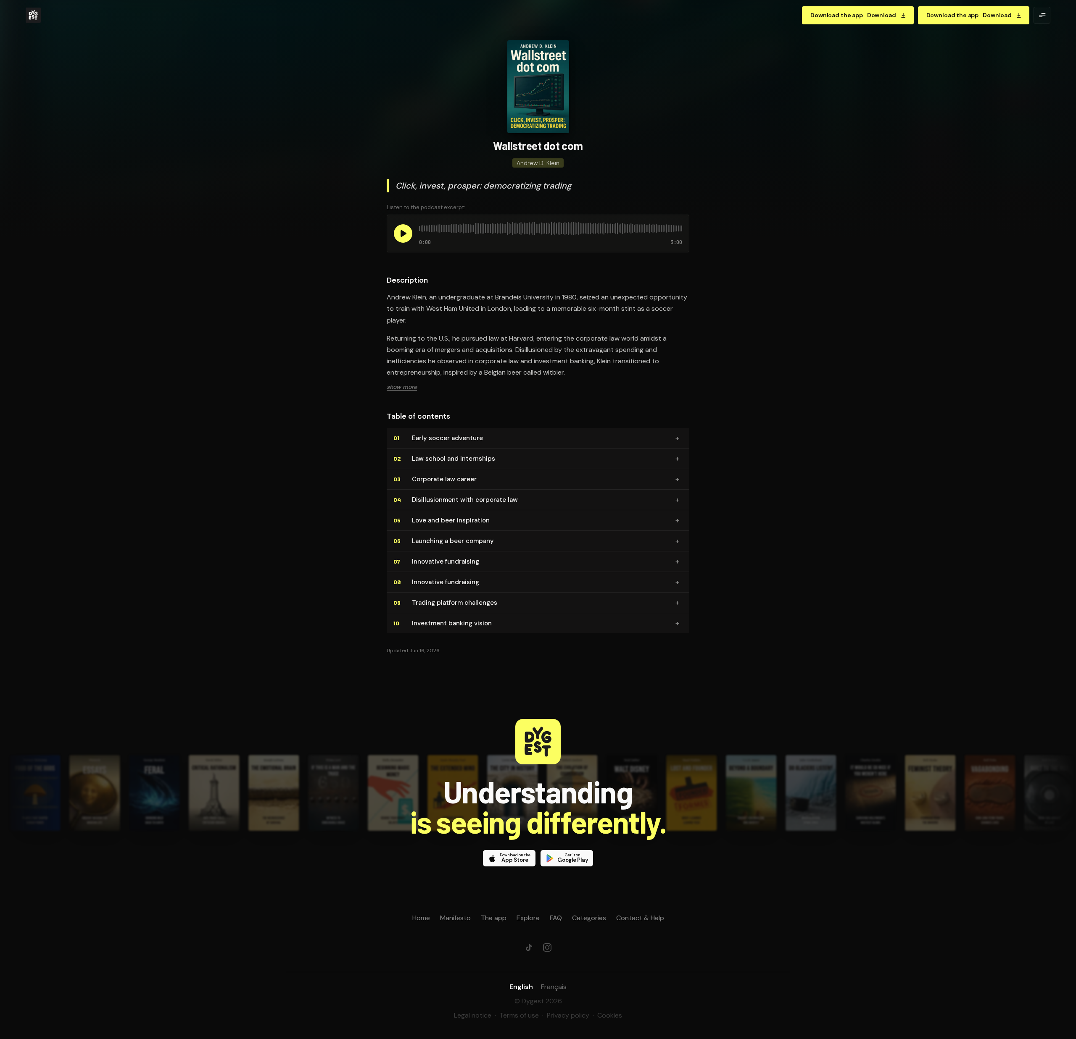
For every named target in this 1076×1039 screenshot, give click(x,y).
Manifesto (455, 917)
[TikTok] (529, 947)
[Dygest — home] (33, 15)
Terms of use (519, 1015)
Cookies (609, 1015)
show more (402, 387)
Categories (589, 917)
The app (493, 917)
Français (554, 986)
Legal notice (472, 1015)
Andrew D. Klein (538, 163)
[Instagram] (547, 947)
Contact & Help (640, 917)
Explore (528, 917)
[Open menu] (1042, 15)
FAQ (556, 917)
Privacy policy (568, 1015)
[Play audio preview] (403, 233)
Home (421, 917)
